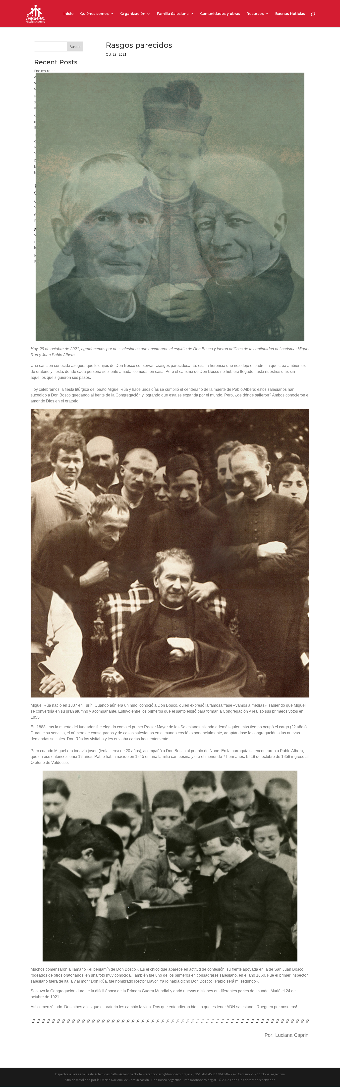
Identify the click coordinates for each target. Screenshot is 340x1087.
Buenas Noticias (290, 14)
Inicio (68, 14)
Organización (132, 14)
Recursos (255, 14)
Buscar (75, 46)
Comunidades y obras (220, 14)
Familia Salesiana (173, 14)
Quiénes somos (94, 14)
